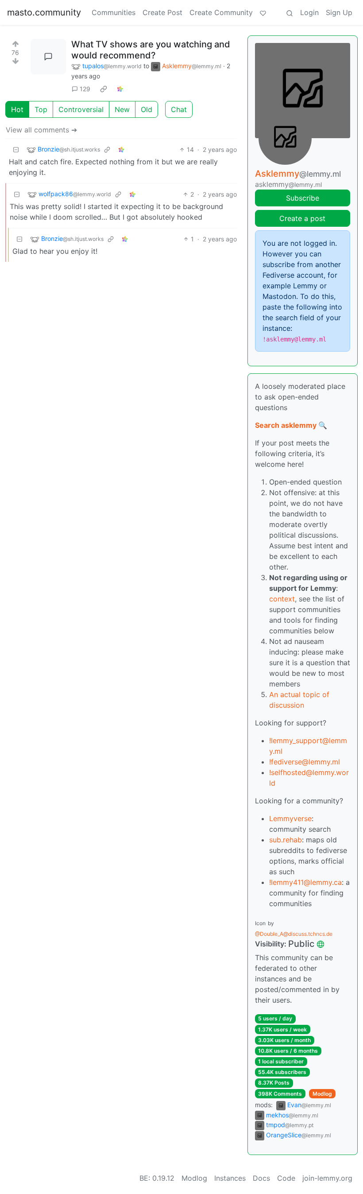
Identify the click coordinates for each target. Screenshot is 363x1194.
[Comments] (48, 56)
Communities (113, 12)
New (122, 109)
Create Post (162, 12)
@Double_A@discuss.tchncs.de (293, 933)
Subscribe (302, 198)
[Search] (289, 12)
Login (309, 12)
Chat (179, 109)
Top (41, 109)
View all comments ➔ (41, 129)
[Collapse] (16, 149)
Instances (230, 1178)
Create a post (302, 218)
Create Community (221, 12)
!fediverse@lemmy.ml (304, 761)
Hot (17, 109)
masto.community (44, 12)
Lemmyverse (290, 818)
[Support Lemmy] (263, 12)
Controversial (81, 109)
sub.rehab (285, 839)
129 (85, 89)
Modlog (322, 1093)
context (282, 598)
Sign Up (339, 12)
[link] (103, 89)
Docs (261, 1178)
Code (286, 1178)
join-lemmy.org (327, 1178)
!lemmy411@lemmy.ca (305, 882)
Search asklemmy (286, 425)
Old (146, 109)
